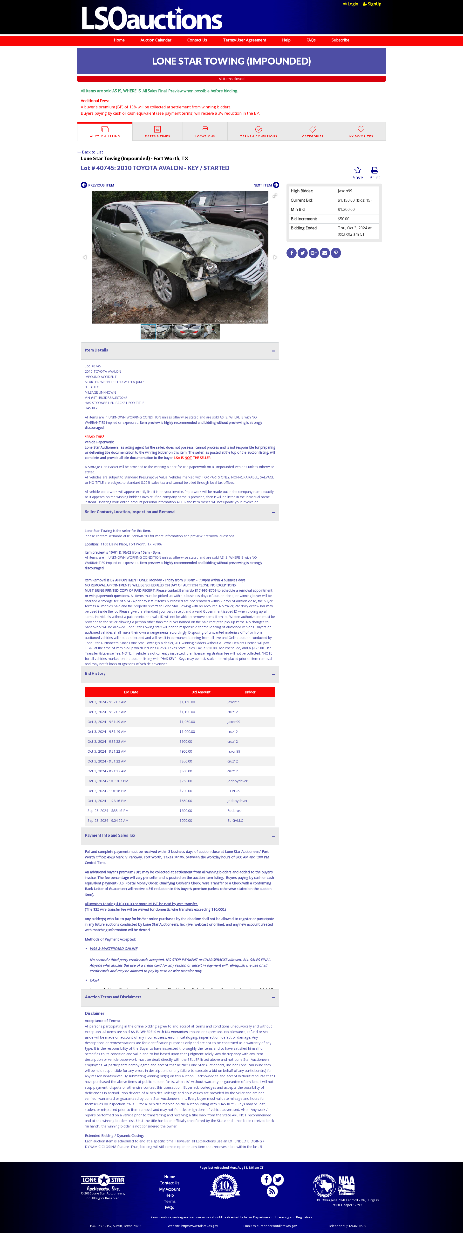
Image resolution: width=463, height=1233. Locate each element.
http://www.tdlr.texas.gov (199, 1226)
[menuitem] (353, 4)
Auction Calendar (156, 40)
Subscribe (340, 40)
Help (286, 40)
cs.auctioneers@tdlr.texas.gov (275, 1226)
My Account (169, 1189)
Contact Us (197, 40)
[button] (275, 195)
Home (119, 40)
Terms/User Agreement (244, 40)
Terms (170, 1201)
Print (374, 177)
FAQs (311, 40)
